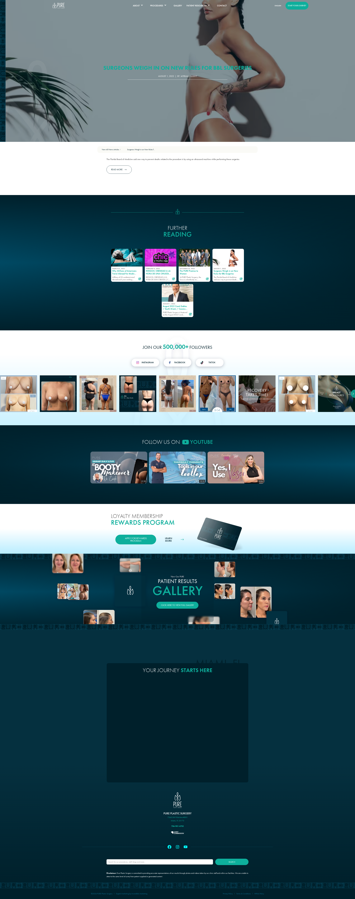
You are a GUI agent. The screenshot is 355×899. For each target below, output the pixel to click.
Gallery (178, 5)
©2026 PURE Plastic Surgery (101, 894)
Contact (222, 5)
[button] (139, 5)
